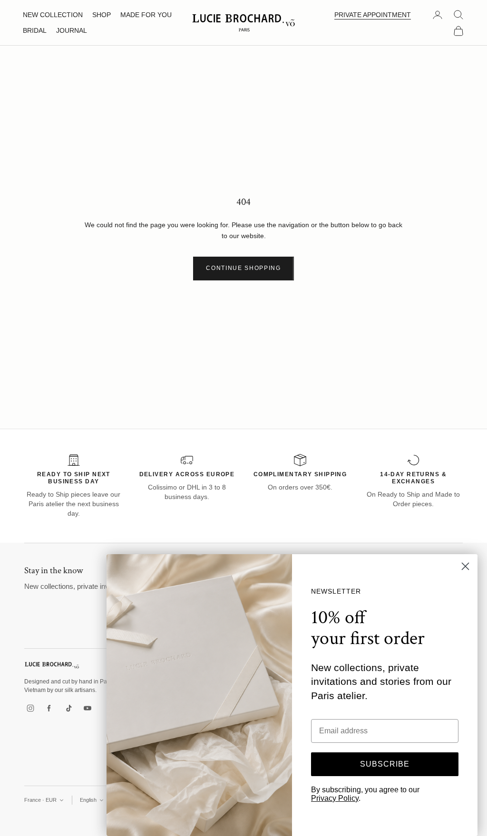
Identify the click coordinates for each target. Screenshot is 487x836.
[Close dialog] (465, 566)
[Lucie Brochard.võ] (51, 665)
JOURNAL (71, 30)
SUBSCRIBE (384, 764)
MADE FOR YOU (146, 15)
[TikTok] (68, 708)
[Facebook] (49, 708)
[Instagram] (30, 708)
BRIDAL (35, 30)
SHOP (101, 15)
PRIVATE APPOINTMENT (372, 15)
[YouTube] (87, 708)
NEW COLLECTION (53, 15)
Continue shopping (243, 268)
